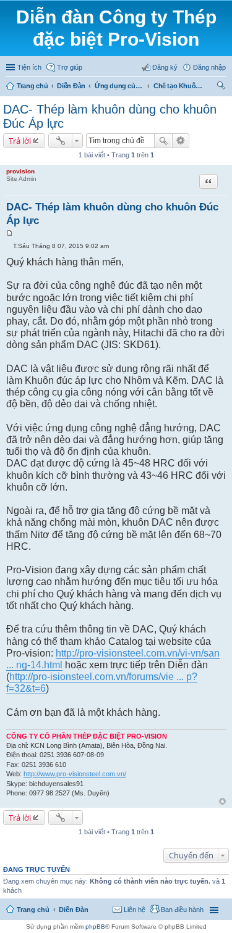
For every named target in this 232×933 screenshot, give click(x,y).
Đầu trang (222, 801)
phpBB (95, 926)
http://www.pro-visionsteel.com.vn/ (75, 774)
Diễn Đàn (71, 85)
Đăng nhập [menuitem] (209, 67)
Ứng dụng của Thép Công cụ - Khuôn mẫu (119, 85)
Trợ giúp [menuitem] (69, 67)
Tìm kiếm (163, 140)
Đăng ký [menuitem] (165, 67)
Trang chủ (32, 85)
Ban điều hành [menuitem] (182, 909)
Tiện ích (29, 67)
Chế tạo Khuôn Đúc (178, 85)
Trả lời (20, 140)
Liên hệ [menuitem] (134, 909)
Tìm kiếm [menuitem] (221, 87)
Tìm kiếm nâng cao (181, 140)
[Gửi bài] (9, 246)
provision (20, 171)
